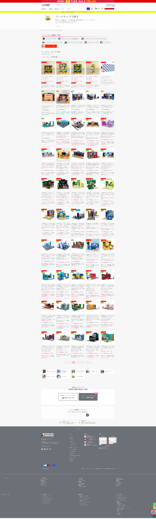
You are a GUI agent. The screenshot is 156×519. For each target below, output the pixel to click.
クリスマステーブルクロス (46, 500)
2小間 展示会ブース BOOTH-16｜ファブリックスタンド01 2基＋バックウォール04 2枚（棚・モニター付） (108, 164)
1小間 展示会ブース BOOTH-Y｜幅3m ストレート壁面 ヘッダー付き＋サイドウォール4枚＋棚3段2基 (63, 194)
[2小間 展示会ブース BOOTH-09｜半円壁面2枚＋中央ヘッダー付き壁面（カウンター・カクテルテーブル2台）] (78, 276)
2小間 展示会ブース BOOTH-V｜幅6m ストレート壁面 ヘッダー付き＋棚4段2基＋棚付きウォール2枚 (63, 164)
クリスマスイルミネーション (47, 497)
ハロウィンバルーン (121, 496)
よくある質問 (72, 451)
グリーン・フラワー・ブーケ (85, 501)
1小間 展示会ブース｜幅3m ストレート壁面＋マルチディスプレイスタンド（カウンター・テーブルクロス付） (92, 256)
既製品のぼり (120, 502)
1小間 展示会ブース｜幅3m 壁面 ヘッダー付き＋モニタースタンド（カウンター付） (93, 224)
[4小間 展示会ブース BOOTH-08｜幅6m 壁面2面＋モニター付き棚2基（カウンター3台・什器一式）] (63, 124)
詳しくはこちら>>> (90, 12)
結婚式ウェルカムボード (84, 496)
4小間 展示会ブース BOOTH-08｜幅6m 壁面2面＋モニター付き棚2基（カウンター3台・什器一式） (63, 134)
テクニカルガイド (73, 443)
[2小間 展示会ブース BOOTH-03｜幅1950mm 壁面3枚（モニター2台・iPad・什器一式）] (63, 337)
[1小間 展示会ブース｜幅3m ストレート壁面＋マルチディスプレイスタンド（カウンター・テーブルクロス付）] (93, 245)
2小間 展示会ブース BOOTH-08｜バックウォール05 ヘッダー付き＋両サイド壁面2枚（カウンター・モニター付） (63, 317)
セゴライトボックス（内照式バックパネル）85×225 (92, 77)
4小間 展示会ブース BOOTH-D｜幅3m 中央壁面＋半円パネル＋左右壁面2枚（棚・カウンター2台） (78, 134)
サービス (69, 9)
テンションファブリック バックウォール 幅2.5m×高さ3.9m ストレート (48, 106)
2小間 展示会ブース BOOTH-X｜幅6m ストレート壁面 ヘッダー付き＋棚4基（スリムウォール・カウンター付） (93, 134)
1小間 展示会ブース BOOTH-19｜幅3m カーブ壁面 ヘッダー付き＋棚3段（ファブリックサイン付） (92, 194)
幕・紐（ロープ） (121, 506)
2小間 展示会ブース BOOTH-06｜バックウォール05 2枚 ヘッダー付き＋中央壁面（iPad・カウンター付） (92, 316)
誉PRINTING (46, 468)
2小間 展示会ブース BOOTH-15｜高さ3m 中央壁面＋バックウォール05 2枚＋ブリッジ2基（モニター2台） (63, 286)
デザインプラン (72, 445)
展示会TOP (57, 9)
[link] (67, 362)
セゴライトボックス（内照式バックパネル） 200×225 (77, 77)
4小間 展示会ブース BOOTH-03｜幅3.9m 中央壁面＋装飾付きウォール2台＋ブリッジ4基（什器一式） (63, 255)
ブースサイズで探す (58, 30)
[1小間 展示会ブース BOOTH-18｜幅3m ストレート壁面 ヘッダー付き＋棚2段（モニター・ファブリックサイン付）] (108, 184)
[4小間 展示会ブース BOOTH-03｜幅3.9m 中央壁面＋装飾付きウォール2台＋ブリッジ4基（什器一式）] (63, 245)
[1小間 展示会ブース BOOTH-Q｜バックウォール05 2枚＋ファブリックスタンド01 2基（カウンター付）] (48, 184)
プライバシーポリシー (91, 468)
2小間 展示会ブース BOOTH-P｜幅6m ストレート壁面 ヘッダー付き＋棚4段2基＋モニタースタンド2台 (78, 164)
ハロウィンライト (121, 495)
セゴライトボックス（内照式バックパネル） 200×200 (47, 77)
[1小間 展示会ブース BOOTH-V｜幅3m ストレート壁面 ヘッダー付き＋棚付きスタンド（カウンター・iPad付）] (93, 337)
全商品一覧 (72, 459)
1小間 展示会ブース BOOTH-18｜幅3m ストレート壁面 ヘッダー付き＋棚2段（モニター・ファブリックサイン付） (107, 194)
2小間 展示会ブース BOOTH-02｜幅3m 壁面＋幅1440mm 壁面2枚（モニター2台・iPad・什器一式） (77, 347)
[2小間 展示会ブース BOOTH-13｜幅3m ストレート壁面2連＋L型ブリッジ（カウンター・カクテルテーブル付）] (48, 124)
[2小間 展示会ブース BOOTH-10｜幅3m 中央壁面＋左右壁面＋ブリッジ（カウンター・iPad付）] (78, 307)
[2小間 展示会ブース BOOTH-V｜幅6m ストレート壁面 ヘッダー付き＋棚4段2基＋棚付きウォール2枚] (63, 154)
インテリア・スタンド (84, 504)
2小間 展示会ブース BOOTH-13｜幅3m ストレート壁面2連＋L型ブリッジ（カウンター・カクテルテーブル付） (48, 134)
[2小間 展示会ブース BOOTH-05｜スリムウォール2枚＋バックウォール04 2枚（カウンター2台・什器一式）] (48, 337)
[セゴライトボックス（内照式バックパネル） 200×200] (48, 68)
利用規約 (97, 468)
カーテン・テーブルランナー (85, 495)
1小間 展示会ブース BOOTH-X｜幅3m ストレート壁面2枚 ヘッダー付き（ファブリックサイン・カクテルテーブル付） (108, 348)
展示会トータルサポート (74, 447)
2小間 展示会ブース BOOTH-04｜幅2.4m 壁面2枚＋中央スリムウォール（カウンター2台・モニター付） (107, 316)
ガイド (62, 9)
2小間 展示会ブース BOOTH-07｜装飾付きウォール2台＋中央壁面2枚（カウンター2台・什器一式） (48, 316)
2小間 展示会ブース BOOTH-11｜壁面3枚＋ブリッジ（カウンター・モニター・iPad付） (93, 286)
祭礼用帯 (119, 514)
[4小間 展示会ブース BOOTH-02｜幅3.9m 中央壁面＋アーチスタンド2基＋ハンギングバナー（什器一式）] (78, 215)
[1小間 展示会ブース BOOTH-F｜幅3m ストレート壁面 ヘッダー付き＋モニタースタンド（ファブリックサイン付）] (108, 215)
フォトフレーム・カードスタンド (85, 497)
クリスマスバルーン (45, 501)
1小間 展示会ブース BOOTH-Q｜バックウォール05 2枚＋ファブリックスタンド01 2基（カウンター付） (48, 194)
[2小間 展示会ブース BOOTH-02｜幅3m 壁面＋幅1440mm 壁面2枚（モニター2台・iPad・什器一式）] (78, 337)
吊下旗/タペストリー (121, 504)
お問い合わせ (72, 453)
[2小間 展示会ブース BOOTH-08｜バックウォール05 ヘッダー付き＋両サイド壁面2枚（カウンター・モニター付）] (63, 307)
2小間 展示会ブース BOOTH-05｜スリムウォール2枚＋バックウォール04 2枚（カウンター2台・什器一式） (48, 347)
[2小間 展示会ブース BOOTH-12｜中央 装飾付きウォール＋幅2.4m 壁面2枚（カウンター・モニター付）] (108, 276)
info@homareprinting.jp (45, 446)
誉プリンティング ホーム (45, 30)
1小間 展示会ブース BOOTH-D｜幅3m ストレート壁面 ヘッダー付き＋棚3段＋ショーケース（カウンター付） (48, 224)
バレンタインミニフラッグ (122, 500)
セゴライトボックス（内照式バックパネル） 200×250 (62, 77)
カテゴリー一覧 (72, 457)
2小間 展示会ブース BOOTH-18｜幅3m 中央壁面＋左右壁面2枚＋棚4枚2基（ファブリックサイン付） (92, 164)
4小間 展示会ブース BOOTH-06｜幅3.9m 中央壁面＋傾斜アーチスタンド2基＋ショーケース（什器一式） (78, 255)
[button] (102, 9)
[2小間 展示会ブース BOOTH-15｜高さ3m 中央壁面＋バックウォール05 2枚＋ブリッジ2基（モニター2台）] (63, 276)
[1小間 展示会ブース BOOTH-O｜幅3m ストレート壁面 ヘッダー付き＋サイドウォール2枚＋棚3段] (78, 184)
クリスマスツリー (45, 496)
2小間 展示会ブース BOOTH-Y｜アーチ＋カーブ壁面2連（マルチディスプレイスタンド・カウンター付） (107, 106)
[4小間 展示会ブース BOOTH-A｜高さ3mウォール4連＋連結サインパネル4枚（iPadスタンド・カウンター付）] (63, 97)
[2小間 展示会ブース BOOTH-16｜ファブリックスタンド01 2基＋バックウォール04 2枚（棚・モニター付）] (108, 154)
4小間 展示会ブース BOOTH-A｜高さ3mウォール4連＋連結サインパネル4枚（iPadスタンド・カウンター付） (63, 106)
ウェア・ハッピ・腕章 (121, 505)
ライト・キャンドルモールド (85, 505)
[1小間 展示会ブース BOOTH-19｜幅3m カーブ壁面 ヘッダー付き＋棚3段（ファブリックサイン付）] (93, 184)
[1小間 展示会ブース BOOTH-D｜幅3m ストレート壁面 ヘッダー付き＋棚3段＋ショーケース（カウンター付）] (48, 215)
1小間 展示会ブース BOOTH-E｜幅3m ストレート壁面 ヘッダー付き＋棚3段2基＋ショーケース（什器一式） (63, 224)
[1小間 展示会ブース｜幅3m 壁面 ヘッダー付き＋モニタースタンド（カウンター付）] (93, 215)
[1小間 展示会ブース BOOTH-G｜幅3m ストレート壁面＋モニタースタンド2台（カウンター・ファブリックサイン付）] (108, 245)
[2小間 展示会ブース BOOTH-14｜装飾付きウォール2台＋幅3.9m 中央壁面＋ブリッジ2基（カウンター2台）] (48, 276)
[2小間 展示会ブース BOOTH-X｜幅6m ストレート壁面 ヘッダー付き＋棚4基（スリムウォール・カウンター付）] (93, 124)
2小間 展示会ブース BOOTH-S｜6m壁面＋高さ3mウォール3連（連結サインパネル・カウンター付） (78, 106)
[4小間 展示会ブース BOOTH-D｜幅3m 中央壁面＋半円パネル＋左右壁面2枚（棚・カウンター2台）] (78, 124)
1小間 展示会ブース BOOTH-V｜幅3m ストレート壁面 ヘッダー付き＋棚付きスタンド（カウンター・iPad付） (93, 347)
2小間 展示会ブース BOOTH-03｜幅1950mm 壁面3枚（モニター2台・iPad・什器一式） (62, 347)
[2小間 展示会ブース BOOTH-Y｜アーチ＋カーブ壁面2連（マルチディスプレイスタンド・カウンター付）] (108, 97)
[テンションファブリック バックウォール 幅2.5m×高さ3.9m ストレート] (48, 97)
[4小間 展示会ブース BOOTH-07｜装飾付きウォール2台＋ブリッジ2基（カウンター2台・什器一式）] (48, 245)
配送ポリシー (101, 468)
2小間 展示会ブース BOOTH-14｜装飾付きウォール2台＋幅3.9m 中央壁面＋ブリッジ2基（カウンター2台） (48, 286)
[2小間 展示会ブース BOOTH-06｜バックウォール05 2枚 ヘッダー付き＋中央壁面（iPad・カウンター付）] (93, 307)
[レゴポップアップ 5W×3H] (108, 68)
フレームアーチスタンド (84, 499)
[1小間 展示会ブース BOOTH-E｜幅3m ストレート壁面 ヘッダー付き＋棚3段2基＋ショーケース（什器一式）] (63, 215)
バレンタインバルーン (121, 499)
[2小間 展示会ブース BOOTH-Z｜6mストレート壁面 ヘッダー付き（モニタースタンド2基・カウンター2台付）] (93, 97)
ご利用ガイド (72, 441)
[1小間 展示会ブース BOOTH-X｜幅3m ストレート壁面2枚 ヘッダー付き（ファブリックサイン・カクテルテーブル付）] (108, 337)
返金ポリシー (83, 468)
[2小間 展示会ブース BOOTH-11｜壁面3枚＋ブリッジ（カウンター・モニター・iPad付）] (93, 276)
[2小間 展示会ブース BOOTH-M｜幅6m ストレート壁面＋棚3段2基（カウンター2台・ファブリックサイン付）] (48, 154)
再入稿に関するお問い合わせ (75, 455)
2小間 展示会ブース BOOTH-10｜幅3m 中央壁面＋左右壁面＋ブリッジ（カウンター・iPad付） (77, 316)
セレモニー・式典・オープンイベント (124, 507)
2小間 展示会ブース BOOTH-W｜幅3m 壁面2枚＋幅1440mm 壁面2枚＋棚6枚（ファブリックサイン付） (107, 134)
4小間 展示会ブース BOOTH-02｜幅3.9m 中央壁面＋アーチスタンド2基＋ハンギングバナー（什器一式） (78, 224)
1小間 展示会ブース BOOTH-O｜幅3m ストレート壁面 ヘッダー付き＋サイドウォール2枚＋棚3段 (78, 194)
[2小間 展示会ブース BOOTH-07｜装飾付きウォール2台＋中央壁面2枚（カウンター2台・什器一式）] (48, 307)
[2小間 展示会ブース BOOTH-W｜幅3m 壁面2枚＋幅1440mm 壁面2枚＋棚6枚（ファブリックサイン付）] (108, 124)
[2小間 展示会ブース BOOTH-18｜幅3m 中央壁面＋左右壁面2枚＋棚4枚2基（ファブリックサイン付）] (93, 154)
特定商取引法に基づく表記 (110, 468)
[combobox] (78, 4)
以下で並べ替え (54, 57)
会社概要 (71, 438)
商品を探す (44, 9)
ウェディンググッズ (83, 502)
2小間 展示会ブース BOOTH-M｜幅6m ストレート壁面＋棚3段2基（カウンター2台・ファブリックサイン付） (48, 164)
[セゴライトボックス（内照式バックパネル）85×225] (93, 68)
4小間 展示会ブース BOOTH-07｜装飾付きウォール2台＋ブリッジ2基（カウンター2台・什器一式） (48, 255)
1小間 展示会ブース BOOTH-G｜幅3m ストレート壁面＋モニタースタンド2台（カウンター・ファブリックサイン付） (108, 256)
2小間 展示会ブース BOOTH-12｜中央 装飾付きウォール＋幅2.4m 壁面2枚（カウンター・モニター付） (107, 286)
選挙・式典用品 (120, 509)
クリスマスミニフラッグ (46, 502)
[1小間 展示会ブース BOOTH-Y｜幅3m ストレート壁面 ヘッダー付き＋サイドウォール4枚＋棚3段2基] (63, 184)
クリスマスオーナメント (46, 495)
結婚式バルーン (82, 500)
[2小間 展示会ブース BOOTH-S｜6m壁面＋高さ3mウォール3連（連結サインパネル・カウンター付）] (78, 97)
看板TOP (51, 9)
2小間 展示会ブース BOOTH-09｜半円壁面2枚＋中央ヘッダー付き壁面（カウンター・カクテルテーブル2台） (78, 286)
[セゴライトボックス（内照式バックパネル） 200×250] (63, 68)
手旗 (118, 512)
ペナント (119, 511)
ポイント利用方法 (73, 449)
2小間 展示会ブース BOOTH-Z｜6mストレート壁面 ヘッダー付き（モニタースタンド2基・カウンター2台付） (93, 106)
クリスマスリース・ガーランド (47, 499)
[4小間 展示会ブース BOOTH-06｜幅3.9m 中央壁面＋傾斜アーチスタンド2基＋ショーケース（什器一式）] (78, 245)
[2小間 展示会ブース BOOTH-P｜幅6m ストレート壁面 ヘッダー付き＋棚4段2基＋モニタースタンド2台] (78, 154)
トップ (71, 436)
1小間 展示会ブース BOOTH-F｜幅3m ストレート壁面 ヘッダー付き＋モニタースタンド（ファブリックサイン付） (107, 225)
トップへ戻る (77, 428)
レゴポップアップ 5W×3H (105, 76)
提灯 (118, 510)
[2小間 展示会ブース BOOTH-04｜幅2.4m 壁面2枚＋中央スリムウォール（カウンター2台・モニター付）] (108, 307)
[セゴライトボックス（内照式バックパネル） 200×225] (78, 68)
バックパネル (52, 30)
